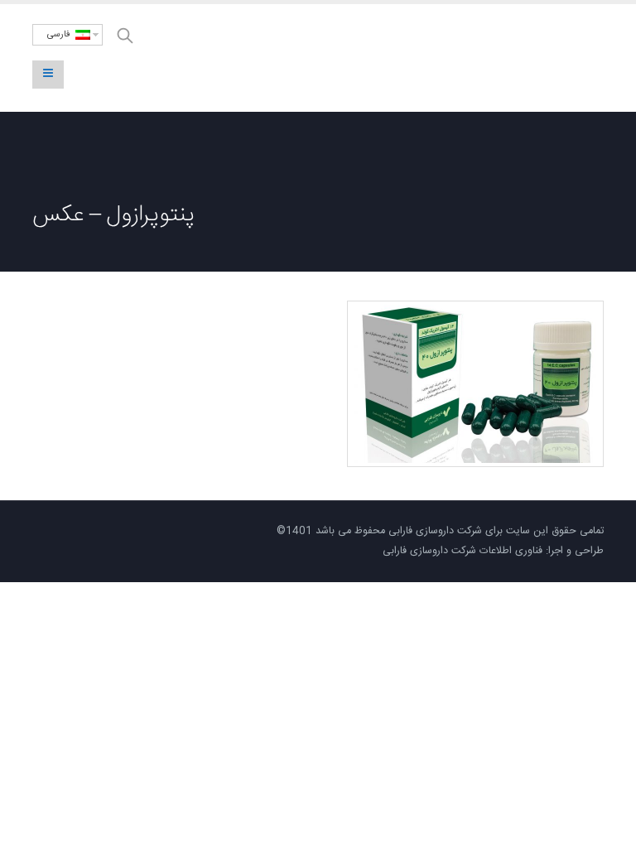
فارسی (61, 34)
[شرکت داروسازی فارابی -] (529, 58)
